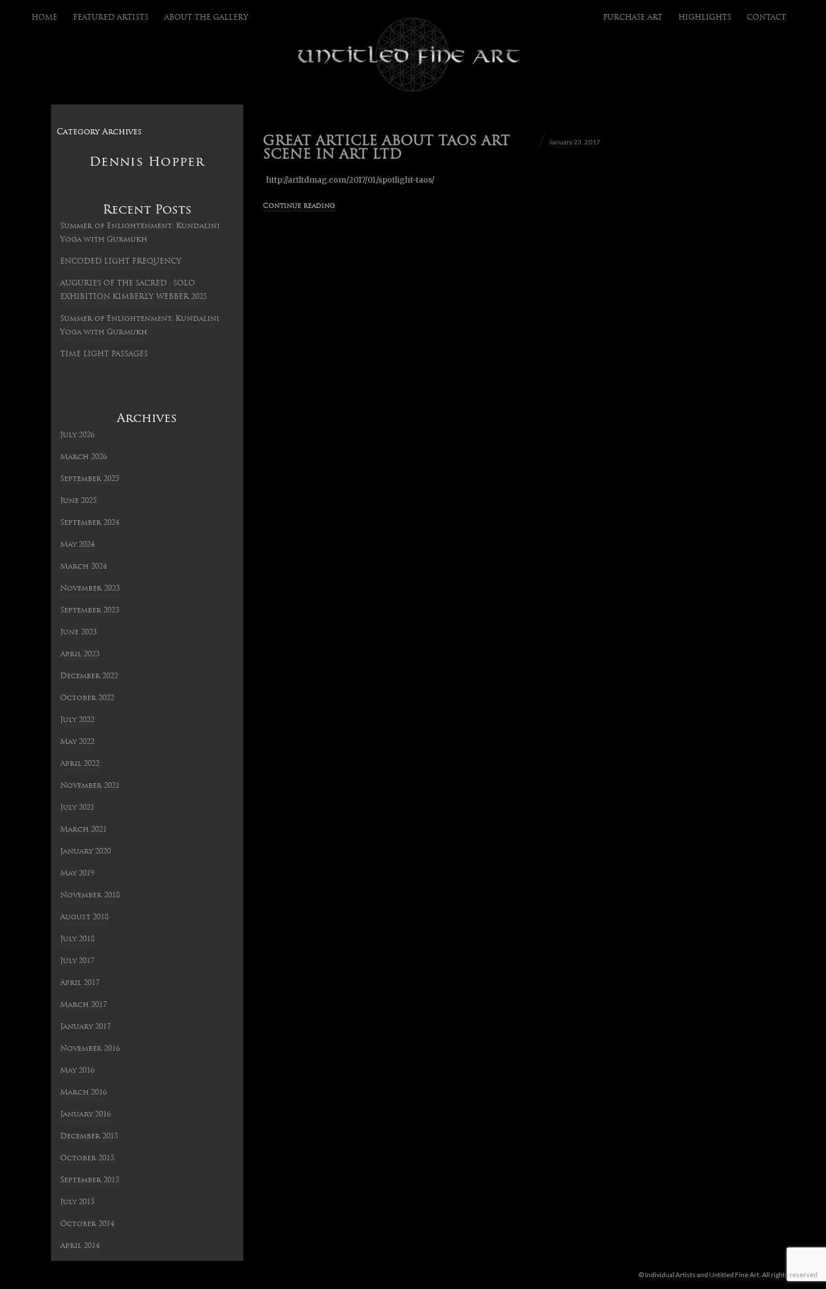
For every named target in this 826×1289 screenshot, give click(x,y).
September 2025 (89, 479)
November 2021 (90, 785)
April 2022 (79, 764)
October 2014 (87, 1224)
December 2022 (89, 676)
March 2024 (83, 566)
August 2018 (84, 917)
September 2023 (89, 610)
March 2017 (83, 1005)
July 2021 (77, 807)
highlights (704, 17)
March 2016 (83, 1092)
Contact (766, 17)
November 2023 (90, 588)
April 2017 (79, 983)
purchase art (632, 17)
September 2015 (89, 1180)
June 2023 (78, 632)
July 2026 (77, 435)
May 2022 (77, 742)
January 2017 (85, 1027)
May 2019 (77, 873)
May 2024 (77, 544)
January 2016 (85, 1114)
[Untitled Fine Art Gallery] (409, 55)
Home (44, 17)
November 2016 (90, 1048)
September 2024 (89, 523)
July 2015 (77, 1202)
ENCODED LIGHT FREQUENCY (120, 261)
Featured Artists (110, 17)
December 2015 (89, 1136)
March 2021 (83, 829)
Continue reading (299, 206)
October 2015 (87, 1158)
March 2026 (83, 457)
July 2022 (77, 720)
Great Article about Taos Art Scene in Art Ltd (386, 148)
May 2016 (77, 1070)
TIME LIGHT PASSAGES (104, 354)
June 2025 (78, 501)
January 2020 (85, 851)
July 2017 (77, 961)
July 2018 (77, 939)
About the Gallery (206, 17)
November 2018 (90, 895)
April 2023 (79, 654)
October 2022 (87, 698)
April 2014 (79, 1246)
